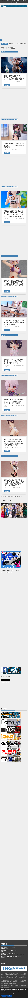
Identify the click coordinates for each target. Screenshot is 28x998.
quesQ (14, 149)
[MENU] (1, 40)
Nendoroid (20, 365)
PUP (19, 218)
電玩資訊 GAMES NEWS (6, 958)
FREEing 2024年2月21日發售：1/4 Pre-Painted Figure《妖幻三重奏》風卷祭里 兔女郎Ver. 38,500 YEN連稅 (14, 483)
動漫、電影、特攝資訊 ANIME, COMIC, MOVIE (11, 956)
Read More (7, 85)
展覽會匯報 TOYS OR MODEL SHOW (9, 950)
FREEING (14, 447)
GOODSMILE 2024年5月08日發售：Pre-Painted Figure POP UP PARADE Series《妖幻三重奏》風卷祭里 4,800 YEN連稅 (13, 283)
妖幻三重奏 (18, 81)
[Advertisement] (14, 23)
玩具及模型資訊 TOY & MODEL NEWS (9, 953)
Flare (14, 81)
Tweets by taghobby (5, 682)
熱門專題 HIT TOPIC (5, 948)
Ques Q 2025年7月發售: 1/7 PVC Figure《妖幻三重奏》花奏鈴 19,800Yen (14, 145)
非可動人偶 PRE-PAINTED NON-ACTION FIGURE (9, 51)
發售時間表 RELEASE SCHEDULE (8, 947)
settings (12, 993)
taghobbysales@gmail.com (7, 572)
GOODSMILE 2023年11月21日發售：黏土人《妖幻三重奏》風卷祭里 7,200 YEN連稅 (13, 401)
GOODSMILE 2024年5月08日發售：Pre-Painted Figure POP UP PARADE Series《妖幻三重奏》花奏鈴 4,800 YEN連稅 (13, 213)
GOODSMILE (15, 218)
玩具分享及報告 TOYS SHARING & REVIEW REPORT (12, 955)
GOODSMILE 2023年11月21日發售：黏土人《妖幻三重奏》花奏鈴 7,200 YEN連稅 (13, 361)
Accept (4, 995)
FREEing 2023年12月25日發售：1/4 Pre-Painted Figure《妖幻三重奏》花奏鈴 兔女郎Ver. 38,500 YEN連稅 (14, 442)
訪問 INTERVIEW (5, 951)
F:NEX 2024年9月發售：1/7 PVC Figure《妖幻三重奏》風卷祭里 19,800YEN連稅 (14, 322)
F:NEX (14, 326)
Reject (9, 995)
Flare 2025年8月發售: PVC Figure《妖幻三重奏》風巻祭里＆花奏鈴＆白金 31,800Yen (14, 78)
